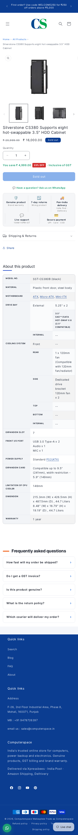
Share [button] (10, 247)
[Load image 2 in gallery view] (39, 113)
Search (12, 649)
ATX (35, 296)
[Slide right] (74, 114)
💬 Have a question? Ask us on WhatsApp (38, 187)
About (12, 674)
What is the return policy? (39, 603)
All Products (19, 39)
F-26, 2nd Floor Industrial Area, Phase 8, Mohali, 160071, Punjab (35, 709)
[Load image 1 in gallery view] (18, 113)
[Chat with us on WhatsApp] (7, 828)
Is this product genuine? (39, 590)
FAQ (10, 666)
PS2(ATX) (52, 459)
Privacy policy (39, 823)
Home (6, 39)
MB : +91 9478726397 (23, 720)
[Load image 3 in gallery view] (59, 113)
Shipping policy (41, 829)
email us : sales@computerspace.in (31, 728)
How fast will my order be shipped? (39, 562)
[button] (7, 24)
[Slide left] (4, 114)
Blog (10, 657)
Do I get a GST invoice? (39, 576)
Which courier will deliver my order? (39, 617)
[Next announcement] (71, 6)
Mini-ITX (61, 296)
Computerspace (23, 819)
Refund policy (20, 823)
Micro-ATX (47, 296)
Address (13, 698)
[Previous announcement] (7, 6)
